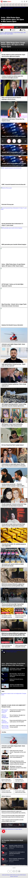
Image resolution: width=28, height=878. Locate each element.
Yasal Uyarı (16, 876)
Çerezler (18, 874)
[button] (2, 24)
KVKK (21, 874)
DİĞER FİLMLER (21, 824)
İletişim (8, 874)
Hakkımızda (4, 874)
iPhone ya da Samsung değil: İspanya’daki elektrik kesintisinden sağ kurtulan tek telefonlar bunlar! (13, 816)
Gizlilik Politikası (13, 874)
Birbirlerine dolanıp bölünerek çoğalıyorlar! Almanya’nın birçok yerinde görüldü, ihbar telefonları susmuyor (14, 812)
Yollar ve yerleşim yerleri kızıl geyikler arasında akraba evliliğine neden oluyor (12, 820)
